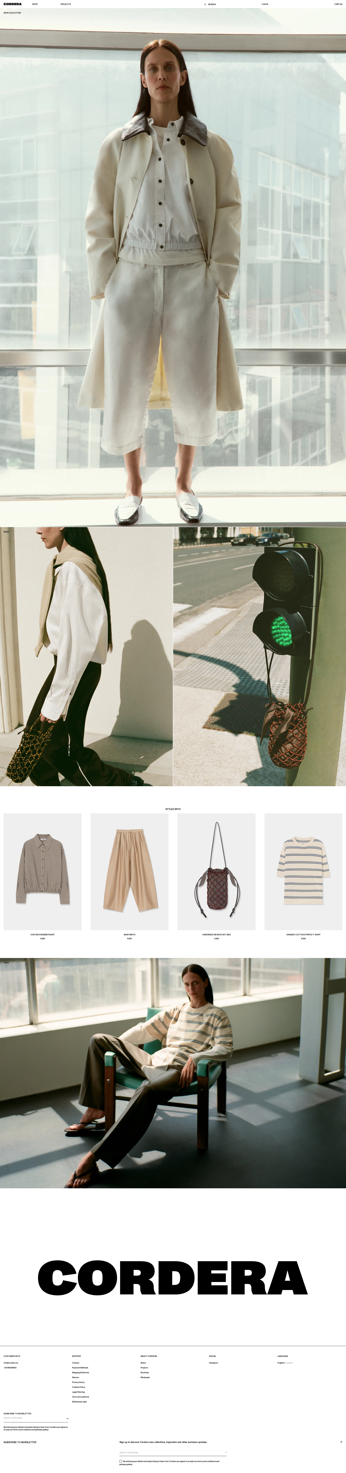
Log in (265, 4)
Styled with (173, 809)
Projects (66, 4)
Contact (75, 1363)
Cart (338, 4)
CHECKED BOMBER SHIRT (42, 935)
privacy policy (125, 1464)
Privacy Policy (78, 1382)
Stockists (145, 1372)
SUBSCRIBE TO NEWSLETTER (17, 1413)
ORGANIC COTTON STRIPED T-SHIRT (303, 935)
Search (212, 4)
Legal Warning (78, 1392)
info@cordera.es (11, 1363)
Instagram (213, 1363)
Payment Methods (80, 1367)
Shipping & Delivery (80, 1372)
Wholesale (145, 1377)
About (143, 1363)
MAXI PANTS (129, 935)
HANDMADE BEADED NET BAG (216, 935)
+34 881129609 (10, 1367)
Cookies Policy (78, 1387)
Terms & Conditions (80, 1397)
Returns (75, 1377)
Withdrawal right (79, 1401)
